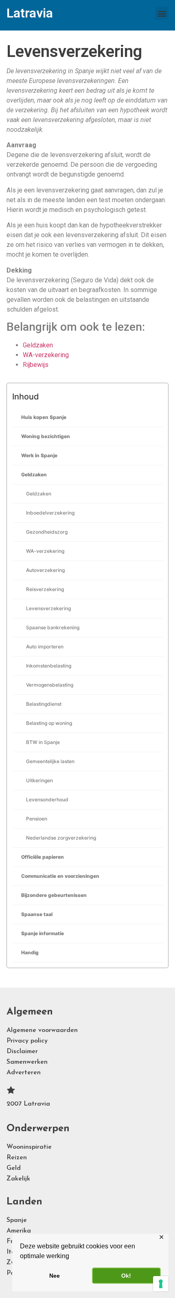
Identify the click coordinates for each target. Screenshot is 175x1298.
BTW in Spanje (43, 742)
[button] (161, 13)
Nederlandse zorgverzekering (61, 838)
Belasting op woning (49, 723)
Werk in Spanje (39, 455)
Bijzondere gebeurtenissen (54, 895)
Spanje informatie (42, 933)
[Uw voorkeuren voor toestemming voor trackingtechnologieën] (160, 1283)
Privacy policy (27, 1041)
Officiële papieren (42, 857)
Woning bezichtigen (45, 436)
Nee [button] (54, 1275)
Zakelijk (18, 1179)
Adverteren (24, 1072)
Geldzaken (34, 474)
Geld (14, 1168)
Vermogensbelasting (49, 685)
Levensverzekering (48, 608)
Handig (30, 952)
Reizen (17, 1157)
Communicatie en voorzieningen (60, 876)
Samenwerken (27, 1062)
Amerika (19, 1231)
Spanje (17, 1220)
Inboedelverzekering (50, 513)
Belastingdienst (43, 704)
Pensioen (36, 819)
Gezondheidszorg (47, 532)
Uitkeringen (39, 780)
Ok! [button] (126, 1275)
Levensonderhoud (47, 799)
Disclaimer (22, 1051)
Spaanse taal (36, 914)
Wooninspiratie (29, 1147)
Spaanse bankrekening (52, 627)
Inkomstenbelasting (48, 666)
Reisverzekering (45, 589)
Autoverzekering (45, 570)
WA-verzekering (45, 551)
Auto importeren (44, 647)
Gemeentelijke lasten (50, 761)
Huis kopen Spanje (43, 417)
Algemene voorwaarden (42, 1030)
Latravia (30, 13)
